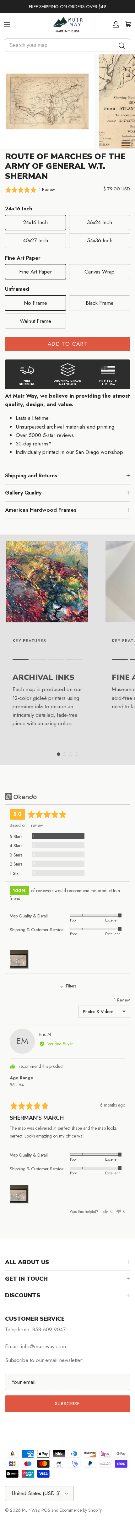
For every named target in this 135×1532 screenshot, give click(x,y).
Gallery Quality (23, 492)
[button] (30, 189)
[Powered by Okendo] (21, 797)
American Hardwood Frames (40, 510)
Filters (70, 986)
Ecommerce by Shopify (81, 1510)
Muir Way (30, 1510)
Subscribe (67, 1403)
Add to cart (67, 344)
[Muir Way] (67, 24)
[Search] (122, 45)
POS (45, 1510)
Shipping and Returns (31, 475)
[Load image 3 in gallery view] (47, 101)
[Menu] (7, 24)
